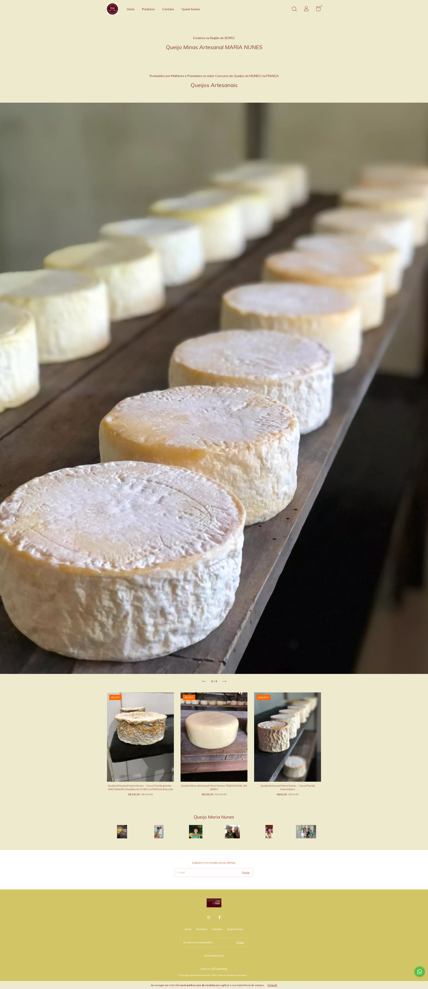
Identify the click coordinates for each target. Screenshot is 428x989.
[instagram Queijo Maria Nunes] (208, 917)
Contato (168, 9)
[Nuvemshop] (214, 969)
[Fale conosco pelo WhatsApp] (420, 972)
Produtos (148, 9)
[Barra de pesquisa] (294, 9)
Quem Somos (190, 9)
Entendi (272, 985)
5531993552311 (214, 955)
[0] (316, 10)
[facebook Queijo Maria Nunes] (219, 917)
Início (130, 9)
